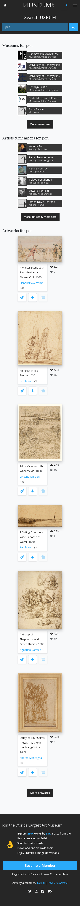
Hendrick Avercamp (32, 283)
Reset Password (58, 882)
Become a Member (40, 865)
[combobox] (35, 27)
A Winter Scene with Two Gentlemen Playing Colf (32, 272)
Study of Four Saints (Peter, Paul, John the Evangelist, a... (32, 742)
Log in (41, 882)
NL (21, 287)
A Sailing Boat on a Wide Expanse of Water (31, 537)
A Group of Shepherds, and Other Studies (29, 639)
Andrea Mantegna (31, 758)
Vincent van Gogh (30, 476)
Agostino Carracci (30, 650)
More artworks (40, 793)
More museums (40, 124)
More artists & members (40, 217)
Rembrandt (27, 381)
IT (43, 650)
